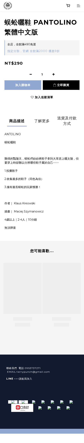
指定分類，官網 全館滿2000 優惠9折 (33, 51)
